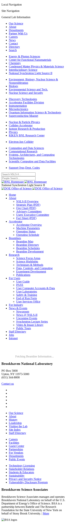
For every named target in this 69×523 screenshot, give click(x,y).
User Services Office (28, 301)
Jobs (11, 334)
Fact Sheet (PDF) (26, 218)
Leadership (15, 423)
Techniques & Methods (29, 264)
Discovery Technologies (23, 99)
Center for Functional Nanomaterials (30, 59)
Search (13, 50)
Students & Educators (21, 472)
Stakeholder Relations (21, 469)
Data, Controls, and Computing (34, 268)
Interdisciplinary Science (23, 69)
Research (14, 254)
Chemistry (15, 63)
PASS (19, 284)
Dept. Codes (32, 167)
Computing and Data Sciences (26, 148)
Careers (13, 36)
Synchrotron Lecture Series (32, 321)
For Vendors (16, 452)
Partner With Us (18, 33)
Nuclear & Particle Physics (24, 122)
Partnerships (16, 449)
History (13, 419)
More (46, 513)
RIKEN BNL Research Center (27, 135)
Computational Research (23, 151)
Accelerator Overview (29, 224)
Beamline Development (30, 251)
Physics (13, 132)
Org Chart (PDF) (26, 208)
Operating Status (26, 231)
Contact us (7, 383)
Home (12, 194)
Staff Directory (17, 331)
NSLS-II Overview (27, 201)
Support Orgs (16, 167)
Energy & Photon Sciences (24, 56)
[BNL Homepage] (24, 181)
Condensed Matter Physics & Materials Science (36, 66)
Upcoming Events (26, 318)
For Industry (16, 304)
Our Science (16, 23)
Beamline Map (24, 241)
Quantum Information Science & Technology (35, 112)
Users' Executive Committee (32, 214)
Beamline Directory (27, 244)
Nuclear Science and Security (26, 92)
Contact (13, 43)
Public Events (17, 459)
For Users (14, 278)
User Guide (23, 281)
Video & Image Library (29, 324)
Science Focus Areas (28, 258)
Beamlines (15, 238)
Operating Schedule (27, 234)
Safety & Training (26, 294)
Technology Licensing (22, 465)
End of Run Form (26, 298)
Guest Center (16, 446)
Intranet (13, 338)
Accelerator (15, 221)
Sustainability (16, 475)
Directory (14, 46)
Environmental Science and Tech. (28, 89)
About (12, 26)
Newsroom (22, 311)
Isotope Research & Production (27, 128)
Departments (16, 30)
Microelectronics (18, 109)
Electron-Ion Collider (21, 141)
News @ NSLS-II (26, 314)
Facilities (14, 442)
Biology (13, 86)
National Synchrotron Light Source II (30, 73)
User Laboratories (26, 291)
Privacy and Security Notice (25, 479)
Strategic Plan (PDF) (28, 204)
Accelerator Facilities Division (26, 102)
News (12, 40)
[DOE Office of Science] (32, 188)
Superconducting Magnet (23, 115)
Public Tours (23, 328)
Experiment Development (31, 271)
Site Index (15, 429)
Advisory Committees (29, 211)
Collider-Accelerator (21, 125)
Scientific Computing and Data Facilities (32, 161)
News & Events (18, 308)
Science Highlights (27, 261)
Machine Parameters (28, 228)
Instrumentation (18, 105)
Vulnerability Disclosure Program (28, 482)
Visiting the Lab (18, 426)
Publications (23, 274)
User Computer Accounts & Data (35, 288)
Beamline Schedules (28, 248)
